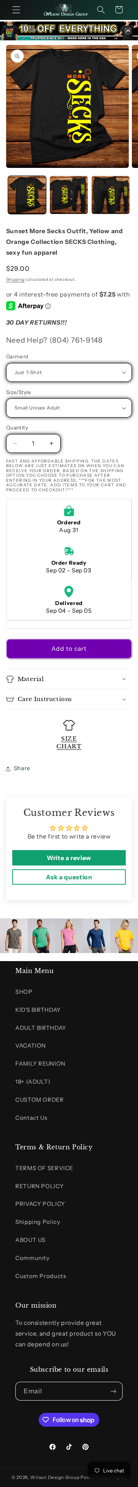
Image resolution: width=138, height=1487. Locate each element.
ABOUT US (30, 1240)
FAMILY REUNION (40, 1063)
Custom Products (40, 1276)
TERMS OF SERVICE (44, 1168)
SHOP (24, 991)
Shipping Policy (37, 1221)
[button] (16, 9)
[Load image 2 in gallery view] (69, 195)
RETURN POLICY (39, 1186)
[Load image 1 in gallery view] (27, 195)
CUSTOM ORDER (39, 1099)
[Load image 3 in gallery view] (111, 195)
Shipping (15, 279)
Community (32, 1258)
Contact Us (31, 1117)
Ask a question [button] (69, 877)
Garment (17, 356)
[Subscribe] (113, 1391)
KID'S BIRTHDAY (38, 1009)
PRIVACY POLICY (40, 1203)
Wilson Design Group (54, 1477)
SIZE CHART (68, 742)
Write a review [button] (69, 858)
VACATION (30, 1045)
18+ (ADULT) (33, 1081)
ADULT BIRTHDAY (40, 1027)
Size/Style (18, 392)
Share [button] (22, 768)
